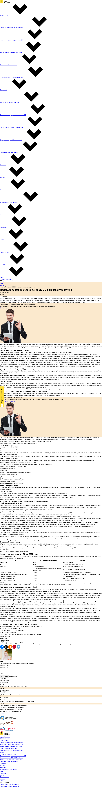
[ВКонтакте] (2, 647)
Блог (1, 283)
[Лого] (5, 2)
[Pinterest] (14, 647)
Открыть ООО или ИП (6, 279)
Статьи (2, 285)
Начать (2, 713)
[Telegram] (18, 647)
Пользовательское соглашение (9, 784)
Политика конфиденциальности (9, 786)
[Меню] (2, 281)
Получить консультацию (7, 401)
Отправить (3, 678)
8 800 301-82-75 (4, 739)
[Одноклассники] (10, 647)
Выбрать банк (4, 308)
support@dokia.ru (5, 737)
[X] (6, 647)
